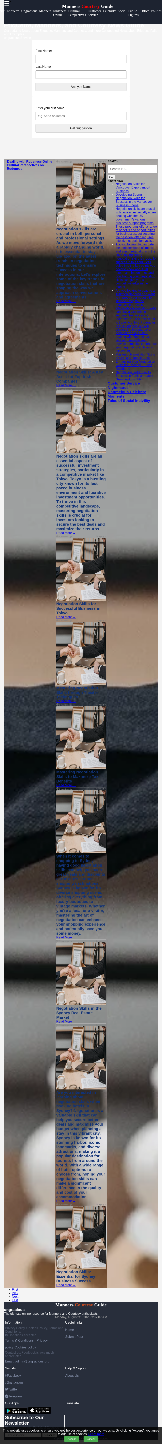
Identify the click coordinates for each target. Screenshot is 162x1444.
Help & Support (76, 1368)
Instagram (15, 1382)
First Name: (44, 51)
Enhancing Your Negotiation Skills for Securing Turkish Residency (135, 365)
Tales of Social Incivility (129, 401)
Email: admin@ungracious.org (27, 1361)
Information (13, 1322)
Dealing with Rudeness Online (29, 161)
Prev (15, 1293)
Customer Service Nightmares (124, 385)
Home (69, 1330)
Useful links (74, 1322)
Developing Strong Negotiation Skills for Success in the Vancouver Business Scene (134, 200)
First (15, 1289)
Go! (111, 177)
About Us (72, 1375)
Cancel (91, 1438)
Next (15, 1296)
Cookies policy (25, 1347)
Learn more (96, 1434)
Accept (72, 1438)
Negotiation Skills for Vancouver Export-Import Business (133, 187)
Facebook (14, 1375)
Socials (10, 1368)
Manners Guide (87, 6)
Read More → (66, 301)
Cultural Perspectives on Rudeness (25, 166)
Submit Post (74, 1337)
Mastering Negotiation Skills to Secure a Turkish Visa (135, 356)
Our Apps (12, 1403)
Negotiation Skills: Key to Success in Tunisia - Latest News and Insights (134, 376)
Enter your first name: (50, 108)
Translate (72, 1403)
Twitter (13, 1389)
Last (15, 1300)
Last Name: (44, 66)
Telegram (15, 1396)
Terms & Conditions (20, 1340)
